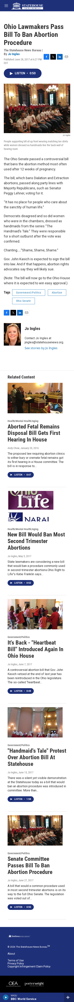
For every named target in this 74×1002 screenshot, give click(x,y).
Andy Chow (13, 448)
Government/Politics (28, 292)
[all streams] (69, 997)
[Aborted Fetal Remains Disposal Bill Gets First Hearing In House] (35, 398)
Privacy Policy (16, 963)
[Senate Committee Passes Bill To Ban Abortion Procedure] (35, 830)
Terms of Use (16, 960)
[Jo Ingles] (12, 334)
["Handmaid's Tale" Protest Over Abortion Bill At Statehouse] (35, 722)
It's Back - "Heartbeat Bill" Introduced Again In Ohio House (35, 649)
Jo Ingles (14, 54)
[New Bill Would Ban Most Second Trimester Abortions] (35, 506)
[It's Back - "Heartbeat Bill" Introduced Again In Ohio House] (35, 614)
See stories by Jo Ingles (41, 348)
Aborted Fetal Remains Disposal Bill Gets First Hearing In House (34, 433)
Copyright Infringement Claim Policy (29, 966)
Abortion (57, 292)
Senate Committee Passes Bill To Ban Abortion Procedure (30, 865)
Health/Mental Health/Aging (23, 420)
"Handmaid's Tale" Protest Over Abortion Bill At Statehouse (37, 757)
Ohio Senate (23, 300)
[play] (5, 997)
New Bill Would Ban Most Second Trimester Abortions (36, 541)
